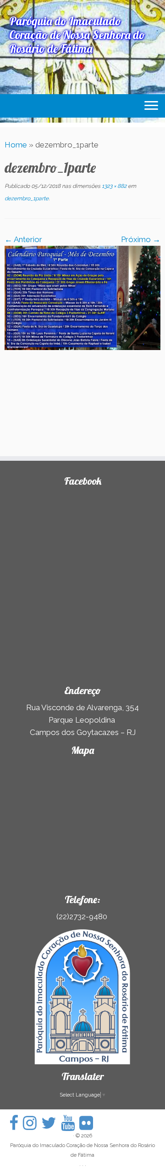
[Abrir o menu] (151, 106)
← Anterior (23, 239)
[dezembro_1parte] (82, 297)
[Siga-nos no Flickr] (88, 1123)
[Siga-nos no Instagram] (32, 1123)
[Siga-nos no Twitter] (51, 1123)
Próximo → (140, 239)
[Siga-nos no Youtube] (70, 1123)
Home (16, 144)
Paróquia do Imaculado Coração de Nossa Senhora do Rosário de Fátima (82, 1150)
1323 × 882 (113, 186)
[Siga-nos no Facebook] (16, 1123)
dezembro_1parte (27, 198)
